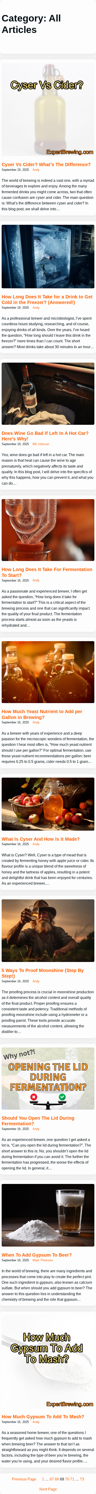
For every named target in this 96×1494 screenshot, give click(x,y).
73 (82, 1479)
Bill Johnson (41, 444)
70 (67, 1479)
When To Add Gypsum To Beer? (37, 1255)
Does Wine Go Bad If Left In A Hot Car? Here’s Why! (45, 436)
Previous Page (24, 1479)
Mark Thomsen (43, 1260)
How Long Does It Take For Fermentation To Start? (47, 572)
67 (52, 1479)
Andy (36, 170)
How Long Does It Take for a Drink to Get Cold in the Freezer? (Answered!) (47, 299)
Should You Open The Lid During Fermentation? (38, 1120)
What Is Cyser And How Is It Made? (41, 839)
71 (72, 1479)
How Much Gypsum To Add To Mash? (43, 1416)
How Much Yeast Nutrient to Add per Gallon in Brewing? (42, 714)
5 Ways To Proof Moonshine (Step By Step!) (43, 973)
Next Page (48, 1489)
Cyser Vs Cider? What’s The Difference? (46, 164)
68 (57, 1479)
